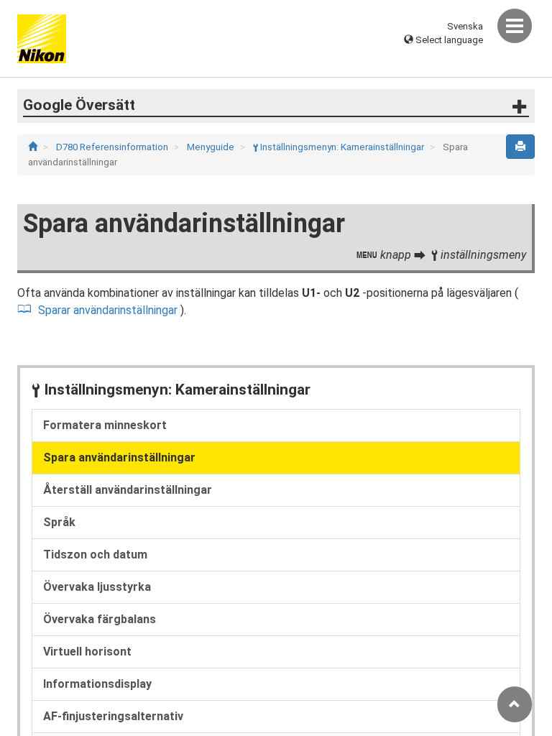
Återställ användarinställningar (127, 490)
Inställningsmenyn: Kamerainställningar (339, 147)
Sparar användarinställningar (109, 310)
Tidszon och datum (95, 554)
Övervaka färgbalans (99, 619)
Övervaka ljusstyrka (97, 587)
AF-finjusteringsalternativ (113, 716)
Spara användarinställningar (119, 457)
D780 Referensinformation (113, 147)
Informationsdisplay (97, 684)
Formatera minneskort (105, 425)
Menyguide (211, 147)
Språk (59, 522)
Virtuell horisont (87, 651)
